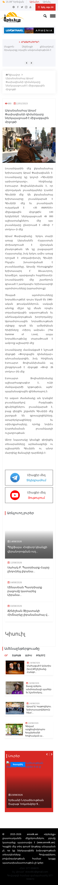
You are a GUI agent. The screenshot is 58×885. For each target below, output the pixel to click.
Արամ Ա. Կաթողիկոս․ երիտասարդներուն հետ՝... (39, 709)
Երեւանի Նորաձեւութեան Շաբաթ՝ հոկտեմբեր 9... (26, 802)
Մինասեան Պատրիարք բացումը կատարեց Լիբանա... (24, 591)
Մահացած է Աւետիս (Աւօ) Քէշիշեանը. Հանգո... (39, 669)
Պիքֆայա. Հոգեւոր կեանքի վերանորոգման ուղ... (27, 549)
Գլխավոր (14, 74)
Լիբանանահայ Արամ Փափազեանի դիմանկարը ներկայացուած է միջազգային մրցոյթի (25, 84)
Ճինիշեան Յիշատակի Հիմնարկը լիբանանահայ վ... (28, 613)
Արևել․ (47, 1)
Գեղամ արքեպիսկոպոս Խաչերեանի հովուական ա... (35, 731)
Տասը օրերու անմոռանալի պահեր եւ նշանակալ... (38, 689)
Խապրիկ (18, 764)
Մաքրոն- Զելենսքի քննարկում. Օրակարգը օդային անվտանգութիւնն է (29, 48)
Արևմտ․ (35, 1)
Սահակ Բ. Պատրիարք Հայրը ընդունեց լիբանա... (28, 569)
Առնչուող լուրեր (20, 513)
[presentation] (27, 63)
